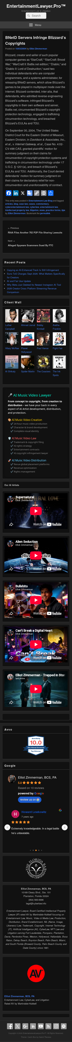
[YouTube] (41, 1026)
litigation (34, 210)
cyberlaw (34, 207)
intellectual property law (17, 210)
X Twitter (18, 1026)
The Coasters (44, 371)
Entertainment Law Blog (40, 200)
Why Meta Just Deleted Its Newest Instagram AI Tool (34, 284)
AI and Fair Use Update (19, 281)
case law (23, 203)
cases (32, 203)
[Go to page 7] (38, 850)
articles (9, 203)
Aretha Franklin (57, 326)
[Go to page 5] (33, 850)
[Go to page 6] (36, 850)
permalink (45, 213)
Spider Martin (28, 371)
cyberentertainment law (17, 207)
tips (63, 210)
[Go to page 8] (41, 850)
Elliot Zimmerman (38, 48)
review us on (28, 799)
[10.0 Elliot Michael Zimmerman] (36, 755)
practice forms (53, 210)
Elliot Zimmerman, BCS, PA (37, 777)
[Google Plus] (25, 1026)
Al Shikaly (10, 371)
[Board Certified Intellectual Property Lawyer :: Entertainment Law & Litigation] (36, 878)
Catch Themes (45, 1037)
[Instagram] (56, 1026)
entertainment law (49, 207)
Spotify (64, 1026)
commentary (42, 203)
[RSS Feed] (48, 1026)
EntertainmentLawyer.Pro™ (36, 6)
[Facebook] (10, 1026)
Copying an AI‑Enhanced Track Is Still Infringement (33, 270)
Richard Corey (31, 812)
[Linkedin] (33, 1026)
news (42, 210)
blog (16, 203)
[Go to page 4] (30, 850)
